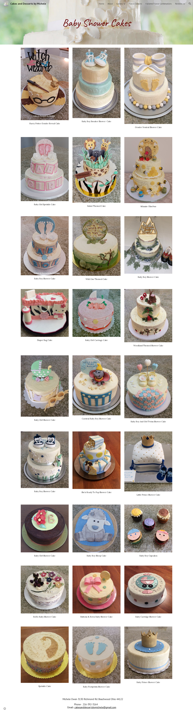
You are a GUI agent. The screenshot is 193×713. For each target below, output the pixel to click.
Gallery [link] (119, 3)
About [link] (110, 3)
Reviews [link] (178, 3)
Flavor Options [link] (135, 3)
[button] (190, 4)
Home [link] (101, 3)
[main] (96, 22)
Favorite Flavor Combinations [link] (158, 3)
